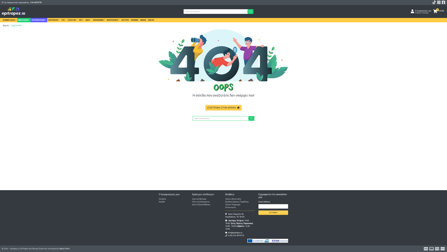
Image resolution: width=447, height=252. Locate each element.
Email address (264, 202)
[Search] (250, 11)
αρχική (6, 25)
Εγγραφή (273, 213)
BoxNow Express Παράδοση (237, 202)
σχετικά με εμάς (199, 199)
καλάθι (162, 202)
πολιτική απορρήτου (201, 202)
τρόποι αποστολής (233, 199)
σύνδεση (162, 199)
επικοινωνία (230, 207)
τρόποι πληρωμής (232, 204)
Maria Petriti (64, 249)
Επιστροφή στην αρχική (221, 107)
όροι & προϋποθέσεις (201, 204)
